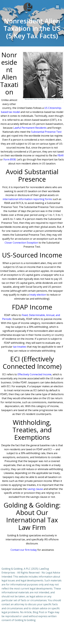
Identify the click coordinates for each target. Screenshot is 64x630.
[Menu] (57, 7)
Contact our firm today (24, 550)
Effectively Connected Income (34, 374)
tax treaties (19, 346)
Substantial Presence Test (46, 131)
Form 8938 (9, 159)
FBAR (60, 155)
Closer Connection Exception (21, 242)
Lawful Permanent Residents (30, 127)
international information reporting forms (27, 199)
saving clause (35, 489)
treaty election (37, 294)
